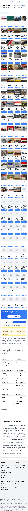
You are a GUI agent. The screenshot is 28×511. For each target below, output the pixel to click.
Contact (17, 483)
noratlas (4, 401)
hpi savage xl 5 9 (6, 370)
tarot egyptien (19, 370)
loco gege (9, 349)
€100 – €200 (23, 412)
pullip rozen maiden (19, 398)
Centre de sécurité (5, 485)
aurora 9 (4, 376)
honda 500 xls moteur (19, 402)
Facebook (17, 485)
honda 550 (5, 382)
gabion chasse (19, 382)
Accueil (3, 9)
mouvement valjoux (19, 350)
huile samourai (10, 350)
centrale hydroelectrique (20, 379)
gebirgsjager (19, 373)
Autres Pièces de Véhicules (8, 9)
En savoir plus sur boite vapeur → (16, 344)
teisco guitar (5, 368)
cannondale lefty (6, 389)
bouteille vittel (19, 368)
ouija (17, 405)
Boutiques (3, 475)
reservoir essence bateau (6, 386)
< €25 (3, 412)
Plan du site (3, 487)
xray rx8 (18, 394)
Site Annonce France (9, 2)
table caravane (11, 351)
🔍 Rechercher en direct (19, 322)
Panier (2, 477)
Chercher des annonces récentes (17, 331)
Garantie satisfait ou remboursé (5, 469)
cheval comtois (15, 349)
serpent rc (5, 405)
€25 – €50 (9, 412)
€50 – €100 (15, 412)
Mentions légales (5, 467)
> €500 (11, 415)
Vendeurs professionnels (20, 469)
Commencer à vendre (20, 465)
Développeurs (4, 483)
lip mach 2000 (19, 376)
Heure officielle (4, 489)
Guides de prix (4, 465)
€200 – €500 (4, 415)
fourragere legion (6, 392)
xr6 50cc (4, 359)
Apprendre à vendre (19, 467)
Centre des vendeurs (20, 471)
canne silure (5, 394)
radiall (5, 353)
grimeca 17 (5, 373)
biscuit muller (19, 351)
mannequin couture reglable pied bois (6, 363)
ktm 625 (4, 378)
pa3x (17, 362)
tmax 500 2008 (19, 385)
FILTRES (5, 13)
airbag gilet (18, 359)
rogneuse (18, 392)
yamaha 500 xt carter (6, 398)
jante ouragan (4, 351)
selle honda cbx (20, 389)
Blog (16, 487)
